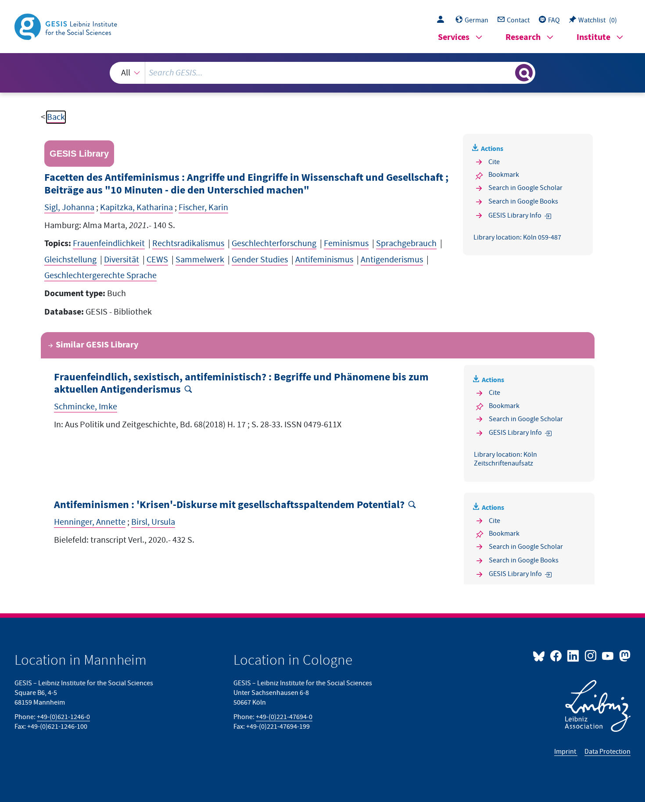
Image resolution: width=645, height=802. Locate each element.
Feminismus (346, 243)
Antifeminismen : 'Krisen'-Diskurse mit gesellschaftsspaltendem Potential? (229, 505)
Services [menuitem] (453, 37)
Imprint (565, 751)
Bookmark (503, 174)
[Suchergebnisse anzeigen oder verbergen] (523, 73)
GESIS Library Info (514, 215)
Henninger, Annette (89, 522)
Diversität (121, 259)
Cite (494, 162)
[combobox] (323, 73)
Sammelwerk (200, 259)
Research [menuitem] (523, 37)
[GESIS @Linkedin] (573, 655)
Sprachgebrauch (406, 243)
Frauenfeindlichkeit (109, 243)
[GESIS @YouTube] (608, 655)
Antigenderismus (392, 259)
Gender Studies (260, 259)
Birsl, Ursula (153, 522)
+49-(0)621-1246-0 (63, 716)
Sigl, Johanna (69, 207)
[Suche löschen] (507, 72)
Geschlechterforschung (274, 243)
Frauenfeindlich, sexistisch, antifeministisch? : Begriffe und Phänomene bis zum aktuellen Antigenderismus (241, 383)
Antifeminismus (324, 259)
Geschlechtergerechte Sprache (100, 275)
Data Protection (607, 751)
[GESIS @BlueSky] (540, 655)
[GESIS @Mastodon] (624, 655)
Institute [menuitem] (593, 37)
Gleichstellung (70, 259)
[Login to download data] (442, 20)
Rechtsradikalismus (188, 243)
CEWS (157, 259)
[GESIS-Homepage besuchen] (66, 26)
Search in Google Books (523, 201)
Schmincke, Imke (85, 406)
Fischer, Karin (203, 207)
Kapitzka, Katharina (136, 207)
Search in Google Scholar (525, 187)
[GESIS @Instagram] (590, 655)
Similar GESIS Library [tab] (97, 345)
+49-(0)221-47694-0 (284, 716)
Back (56, 117)
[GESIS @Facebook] (556, 655)
